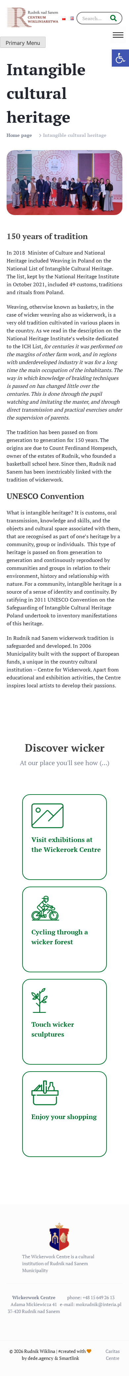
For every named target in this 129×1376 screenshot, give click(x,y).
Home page (19, 135)
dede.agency (40, 1358)
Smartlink (69, 1358)
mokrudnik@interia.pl (98, 1304)
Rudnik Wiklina (39, 1351)
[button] (120, 58)
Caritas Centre (113, 1354)
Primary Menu (23, 43)
